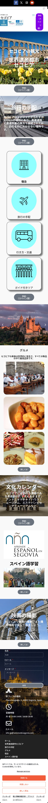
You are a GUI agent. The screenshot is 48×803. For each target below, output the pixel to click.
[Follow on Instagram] (26, 2)
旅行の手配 (24, 107)
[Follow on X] (21, 2)
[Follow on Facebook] (16, 2)
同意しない (24, 784)
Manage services (23, 771)
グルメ (24, 350)
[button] (2, 324)
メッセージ (9, 668)
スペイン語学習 (11, 756)
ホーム (7, 740)
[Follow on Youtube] (32, 2)
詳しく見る (24, 791)
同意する (24, 778)
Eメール (8, 659)
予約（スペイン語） (39, 22)
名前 (7, 650)
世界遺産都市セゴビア (24, 62)
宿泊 (7, 753)
